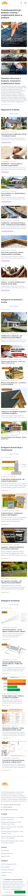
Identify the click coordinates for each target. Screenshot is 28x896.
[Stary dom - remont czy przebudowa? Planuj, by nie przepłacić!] (14, 55)
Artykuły (4, 814)
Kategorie (4, 861)
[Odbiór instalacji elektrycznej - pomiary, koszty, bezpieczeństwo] (14, 68)
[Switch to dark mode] (21, 2)
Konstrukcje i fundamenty (7, 231)
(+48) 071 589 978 (7, 807)
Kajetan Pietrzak (5, 161)
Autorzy (4, 847)
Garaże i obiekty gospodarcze (8, 864)
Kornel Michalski (4, 132)
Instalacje (4, 64)
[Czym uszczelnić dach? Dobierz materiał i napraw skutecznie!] (14, 34)
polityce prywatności (16, 889)
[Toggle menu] (25, 2)
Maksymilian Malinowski (6, 220)
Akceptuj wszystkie (20, 892)
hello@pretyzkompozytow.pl (10, 809)
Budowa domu (5, 51)
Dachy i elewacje (7, 24)
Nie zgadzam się (8, 892)
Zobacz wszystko (14, 113)
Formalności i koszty (6, 142)
